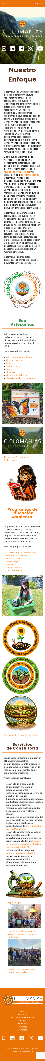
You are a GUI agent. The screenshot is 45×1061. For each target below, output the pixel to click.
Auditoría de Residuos (17, 556)
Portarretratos (13, 366)
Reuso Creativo (13, 559)
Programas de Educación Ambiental (23, 513)
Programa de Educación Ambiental (21, 735)
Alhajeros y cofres (15, 360)
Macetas (10, 372)
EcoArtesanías (22, 322)
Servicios (22, 1024)
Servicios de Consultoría (22, 746)
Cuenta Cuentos (14, 568)
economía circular (30, 175)
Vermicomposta (14, 562)
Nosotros (22, 1014)
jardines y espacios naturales (20, 853)
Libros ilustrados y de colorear (21, 378)
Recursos (22, 1027)
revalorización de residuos (17, 172)
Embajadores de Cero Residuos (21, 553)
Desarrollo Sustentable (22, 1018)
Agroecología (15, 903)
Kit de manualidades (16, 375)
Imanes (9, 369)
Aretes (9, 363)
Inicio (22, 1011)
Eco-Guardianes (14, 571)
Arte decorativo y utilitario (19, 357)
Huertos (10, 565)
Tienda (22, 1021)
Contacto (22, 1030)
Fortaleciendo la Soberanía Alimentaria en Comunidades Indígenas (22, 934)
